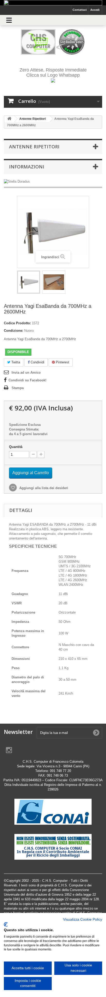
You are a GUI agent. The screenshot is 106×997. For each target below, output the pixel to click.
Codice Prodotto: (17, 323)
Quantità (15, 447)
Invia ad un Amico (26, 372)
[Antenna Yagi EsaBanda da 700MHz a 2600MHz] (28, 282)
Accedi (95, 9)
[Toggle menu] (9, 20)
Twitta (15, 362)
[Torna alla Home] (9, 119)
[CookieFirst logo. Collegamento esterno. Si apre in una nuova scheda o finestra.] (6, 924)
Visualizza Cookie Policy (82, 919)
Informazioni (26, 167)
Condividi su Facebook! (27, 380)
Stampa (18, 388)
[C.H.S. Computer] (53, 42)
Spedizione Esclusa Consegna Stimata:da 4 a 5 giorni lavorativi (28, 429)
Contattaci (80, 9)
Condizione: (13, 331)
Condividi (37, 362)
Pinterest (62, 362)
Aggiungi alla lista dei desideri (43, 488)
